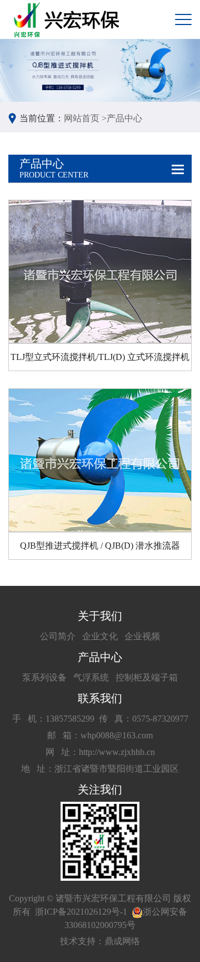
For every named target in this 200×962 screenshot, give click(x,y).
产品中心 (124, 118)
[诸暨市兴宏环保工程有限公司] (68, 19)
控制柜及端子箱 (147, 677)
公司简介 (58, 636)
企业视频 (142, 636)
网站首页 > (85, 118)
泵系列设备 (44, 677)
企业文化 (100, 636)
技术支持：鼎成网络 (100, 941)
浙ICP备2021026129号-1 (81, 911)
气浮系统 (91, 677)
